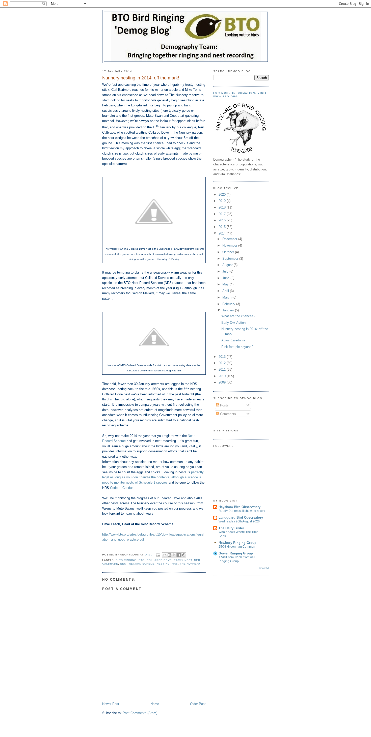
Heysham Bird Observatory (239, 507)
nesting (163, 563)
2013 (223, 357)
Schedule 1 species (153, 482)
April (226, 291)
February (229, 304)
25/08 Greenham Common (237, 546)
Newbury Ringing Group (237, 543)
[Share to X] (174, 554)
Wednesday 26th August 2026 (239, 521)
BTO (142, 560)
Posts (224, 405)
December (230, 239)
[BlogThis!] (169, 554)
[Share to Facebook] (178, 554)
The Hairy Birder (231, 528)
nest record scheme (137, 563)
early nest (183, 560)
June (226, 278)
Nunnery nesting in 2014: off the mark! (140, 77)
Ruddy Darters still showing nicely (242, 511)
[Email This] (164, 554)
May (226, 284)
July (225, 271)
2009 (223, 382)
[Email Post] (157, 554)
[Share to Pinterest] (183, 554)
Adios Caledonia (233, 340)
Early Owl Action (233, 323)
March (227, 297)
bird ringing (126, 560)
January (228, 310)
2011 (223, 369)
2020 (223, 194)
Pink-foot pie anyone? (237, 347)
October (228, 252)
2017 (223, 214)
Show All (264, 568)
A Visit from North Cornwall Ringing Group (237, 559)
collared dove (159, 560)
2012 (223, 363)
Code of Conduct (122, 488)
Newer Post (110, 704)
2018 (223, 207)
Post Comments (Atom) (140, 713)
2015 (223, 227)
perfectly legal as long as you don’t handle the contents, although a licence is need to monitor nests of (153, 477)
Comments (227, 414)
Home (154, 704)
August (228, 265)
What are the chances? (238, 316)
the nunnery (190, 563)
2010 (223, 376)
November (230, 245)
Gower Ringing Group (236, 553)
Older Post (198, 704)
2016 (223, 220)
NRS (175, 563)
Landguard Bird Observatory (241, 517)
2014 (223, 233)
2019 (223, 201)
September (230, 258)
